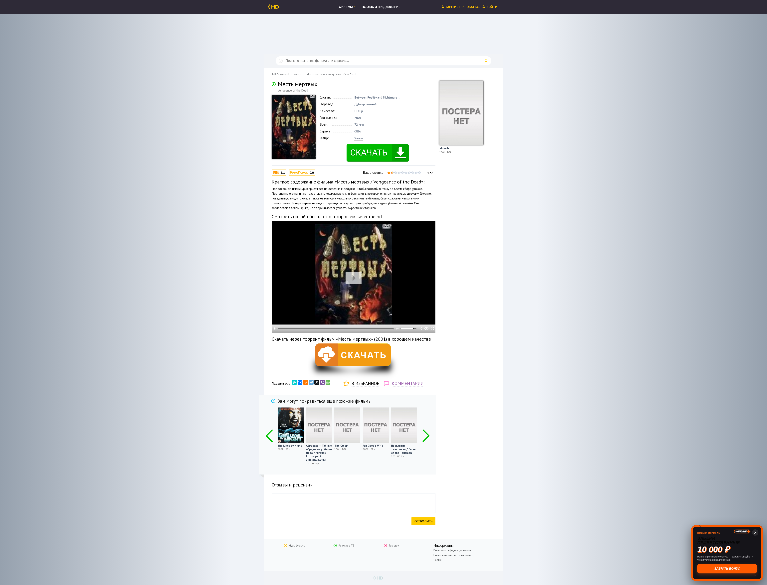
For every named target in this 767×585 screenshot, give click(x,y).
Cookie (437, 560)
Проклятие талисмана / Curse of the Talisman (403, 449)
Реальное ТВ (346, 545)
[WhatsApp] (328, 382)
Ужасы (358, 138)
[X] (316, 382)
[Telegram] (311, 382)
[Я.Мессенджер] (294, 382)
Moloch (444, 148)
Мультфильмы (297, 545)
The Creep (341, 445)
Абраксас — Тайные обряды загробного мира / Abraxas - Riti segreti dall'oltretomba (319, 453)
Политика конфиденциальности (452, 550)
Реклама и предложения (380, 7)
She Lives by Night (290, 445)
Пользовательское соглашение (452, 555)
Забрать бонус (727, 568)
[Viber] (322, 382)
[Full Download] (280, 7)
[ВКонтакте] (300, 382)
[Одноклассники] (305, 382)
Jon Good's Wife (373, 445)
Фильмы (346, 7)
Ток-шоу (393, 545)
